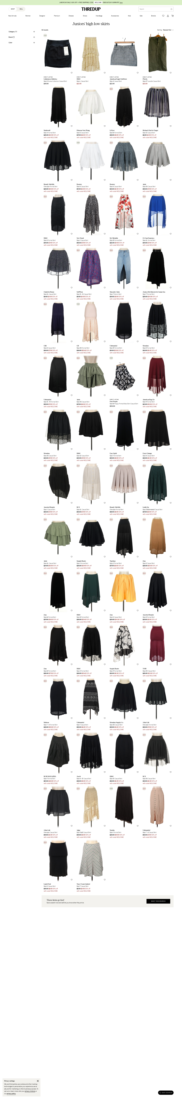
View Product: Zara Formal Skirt (58, 597)
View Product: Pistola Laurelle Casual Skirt (157, 59)
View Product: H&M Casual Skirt (91, 59)
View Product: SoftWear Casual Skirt (91, 274)
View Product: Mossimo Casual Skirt (58, 436)
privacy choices (30, 1091)
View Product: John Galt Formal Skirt (157, 705)
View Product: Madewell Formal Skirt (58, 113)
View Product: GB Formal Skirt (91, 328)
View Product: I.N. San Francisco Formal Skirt (157, 220)
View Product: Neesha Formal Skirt (124, 812)
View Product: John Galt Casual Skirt (58, 812)
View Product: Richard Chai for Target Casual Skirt (157, 113)
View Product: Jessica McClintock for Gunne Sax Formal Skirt (157, 274)
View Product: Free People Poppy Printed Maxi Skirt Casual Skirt (124, 382)
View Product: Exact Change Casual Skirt (157, 436)
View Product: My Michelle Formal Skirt (124, 220)
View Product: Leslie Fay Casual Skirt (157, 489)
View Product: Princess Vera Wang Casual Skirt (91, 113)
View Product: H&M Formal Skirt (58, 220)
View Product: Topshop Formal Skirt (124, 543)
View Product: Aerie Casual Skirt (157, 166)
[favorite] (72, 73)
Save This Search (158, 901)
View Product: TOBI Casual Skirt (157, 651)
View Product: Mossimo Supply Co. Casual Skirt (124, 705)
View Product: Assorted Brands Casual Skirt (58, 489)
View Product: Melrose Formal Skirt (58, 705)
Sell (21, 9)
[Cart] (172, 16)
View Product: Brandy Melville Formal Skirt (58, 166)
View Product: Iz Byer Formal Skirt (124, 113)
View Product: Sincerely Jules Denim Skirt (124, 274)
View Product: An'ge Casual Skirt (91, 812)
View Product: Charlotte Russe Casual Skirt (58, 274)
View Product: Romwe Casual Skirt (91, 166)
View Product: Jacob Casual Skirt (91, 758)
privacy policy (11, 1094)
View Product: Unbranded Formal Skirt (124, 328)
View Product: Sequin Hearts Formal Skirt (91, 543)
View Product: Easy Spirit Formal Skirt (124, 436)
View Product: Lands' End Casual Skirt (58, 866)
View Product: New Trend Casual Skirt (91, 220)
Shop (13, 9)
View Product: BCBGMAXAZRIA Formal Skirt (58, 758)
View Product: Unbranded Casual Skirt (91, 705)
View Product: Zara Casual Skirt (157, 543)
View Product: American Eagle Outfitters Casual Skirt (124, 59)
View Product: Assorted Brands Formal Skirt (157, 597)
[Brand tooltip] (14, 37)
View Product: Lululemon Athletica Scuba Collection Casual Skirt (58, 59)
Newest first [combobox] (167, 30)
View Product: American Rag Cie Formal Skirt (157, 382)
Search (142, 9)
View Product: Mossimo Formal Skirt (157, 328)
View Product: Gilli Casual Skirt (58, 328)
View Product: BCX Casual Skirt (91, 489)
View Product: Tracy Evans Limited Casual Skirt (91, 866)
